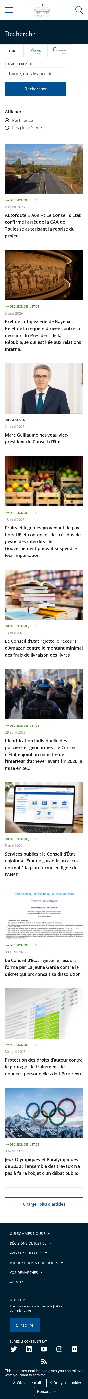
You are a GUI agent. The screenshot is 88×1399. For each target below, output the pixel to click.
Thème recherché (19, 64)
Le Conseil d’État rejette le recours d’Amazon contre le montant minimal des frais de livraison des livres (44, 648)
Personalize (47, 1391)
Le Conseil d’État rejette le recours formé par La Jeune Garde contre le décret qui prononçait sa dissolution (43, 967)
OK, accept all (28, 1383)
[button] (79, 9)
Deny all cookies (67, 1383)
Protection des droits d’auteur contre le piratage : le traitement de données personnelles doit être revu (44, 1067)
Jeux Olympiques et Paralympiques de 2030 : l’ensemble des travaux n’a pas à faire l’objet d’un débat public (42, 1166)
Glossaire (16, 1282)
